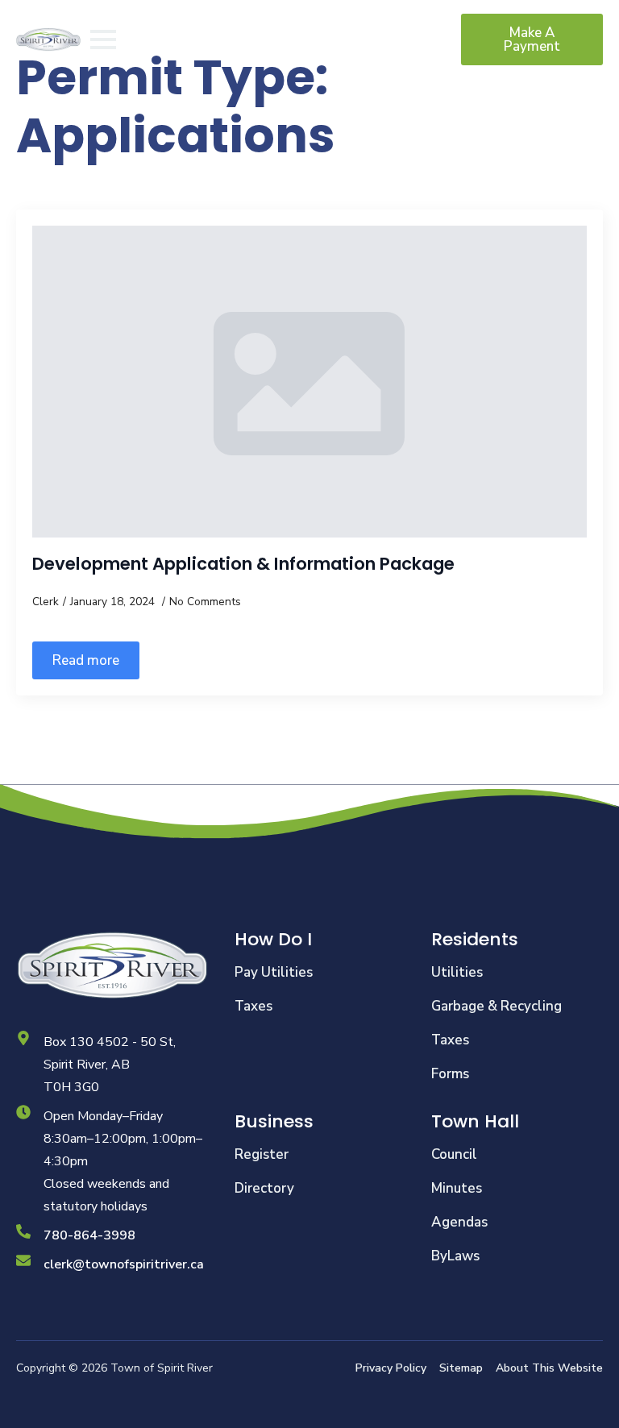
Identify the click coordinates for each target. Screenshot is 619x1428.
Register (262, 1154)
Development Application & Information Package (243, 564)
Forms (450, 1074)
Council (454, 1154)
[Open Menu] (103, 39)
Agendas (459, 1222)
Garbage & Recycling (496, 1006)
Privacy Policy (390, 1368)
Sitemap (461, 1368)
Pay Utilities (274, 972)
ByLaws (455, 1256)
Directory (264, 1188)
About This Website (549, 1368)
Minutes (456, 1188)
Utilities (457, 972)
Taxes (253, 1006)
